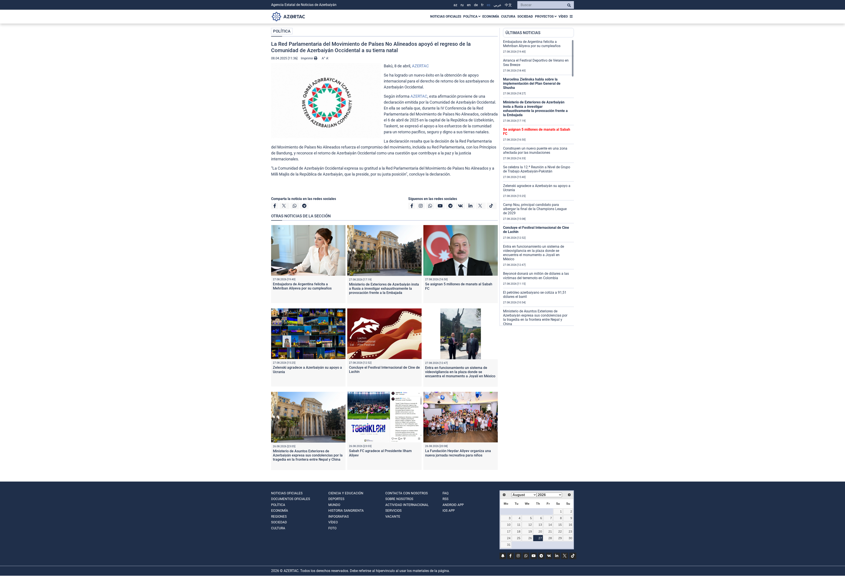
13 (540, 524)
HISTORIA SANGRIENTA (346, 511)
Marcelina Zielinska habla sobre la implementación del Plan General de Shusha (531, 83)
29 (560, 538)
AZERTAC (420, 66)
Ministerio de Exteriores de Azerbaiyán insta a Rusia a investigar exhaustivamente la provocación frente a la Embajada (384, 288)
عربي (497, 5)
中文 (508, 5)
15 (560, 524)
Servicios (393, 511)
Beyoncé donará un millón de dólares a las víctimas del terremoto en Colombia (536, 275)
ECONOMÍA (490, 16)
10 (509, 524)
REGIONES (279, 517)
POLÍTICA (470, 16)
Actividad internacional (407, 505)
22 (560, 531)
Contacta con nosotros (406, 493)
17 (509, 531)
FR (482, 5)
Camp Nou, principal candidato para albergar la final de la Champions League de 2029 (535, 209)
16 (570, 524)
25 (518, 538)
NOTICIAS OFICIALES (445, 16)
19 (530, 531)
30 (570, 538)
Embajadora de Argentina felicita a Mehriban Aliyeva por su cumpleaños (302, 286)
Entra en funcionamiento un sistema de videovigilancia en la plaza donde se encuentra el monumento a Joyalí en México (460, 372)
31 (509, 544)
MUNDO (334, 505)
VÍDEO (563, 16)
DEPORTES (336, 499)
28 (550, 538)
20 (540, 531)
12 (530, 524)
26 (530, 538)
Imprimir (307, 58)
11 (518, 524)
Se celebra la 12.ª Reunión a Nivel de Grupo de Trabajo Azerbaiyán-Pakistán (536, 169)
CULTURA (508, 16)
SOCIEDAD (525, 16)
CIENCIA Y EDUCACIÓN (345, 493)
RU (462, 5)
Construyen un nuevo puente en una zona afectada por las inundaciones (535, 150)
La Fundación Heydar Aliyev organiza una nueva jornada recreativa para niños (458, 453)
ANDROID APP (453, 505)
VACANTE (392, 517)
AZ (455, 5)
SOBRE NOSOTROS (399, 499)
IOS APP (449, 511)
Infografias (338, 517)
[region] (538, 183)
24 (509, 538)
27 (540, 538)
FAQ (445, 493)
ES (488, 5)
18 (518, 531)
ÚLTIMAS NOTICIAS (522, 32)
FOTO (332, 528)
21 (550, 531)
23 (570, 531)
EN (469, 5)
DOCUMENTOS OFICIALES (290, 499)
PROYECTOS (545, 16)
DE (476, 5)
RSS (445, 499)
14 (550, 524)
